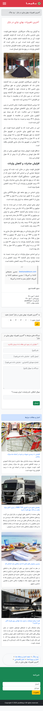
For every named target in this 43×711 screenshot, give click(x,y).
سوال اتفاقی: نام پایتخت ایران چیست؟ (26, 392)
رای (37, 323)
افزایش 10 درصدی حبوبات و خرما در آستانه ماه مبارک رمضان (23, 455)
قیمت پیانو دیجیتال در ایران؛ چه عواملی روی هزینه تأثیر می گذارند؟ (23, 622)
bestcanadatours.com (27, 271)
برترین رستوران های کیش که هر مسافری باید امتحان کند (22, 564)
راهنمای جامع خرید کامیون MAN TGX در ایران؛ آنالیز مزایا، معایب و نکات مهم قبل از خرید (22, 508)
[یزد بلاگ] (33, 3)
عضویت (36, 692)
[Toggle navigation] (4, 3)
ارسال (36, 403)
